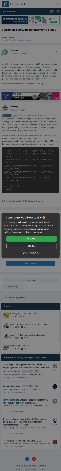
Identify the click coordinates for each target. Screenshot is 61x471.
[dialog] (31, 235)
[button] (31, 252)
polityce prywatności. (34, 232)
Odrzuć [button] (31, 246)
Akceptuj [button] (31, 238)
